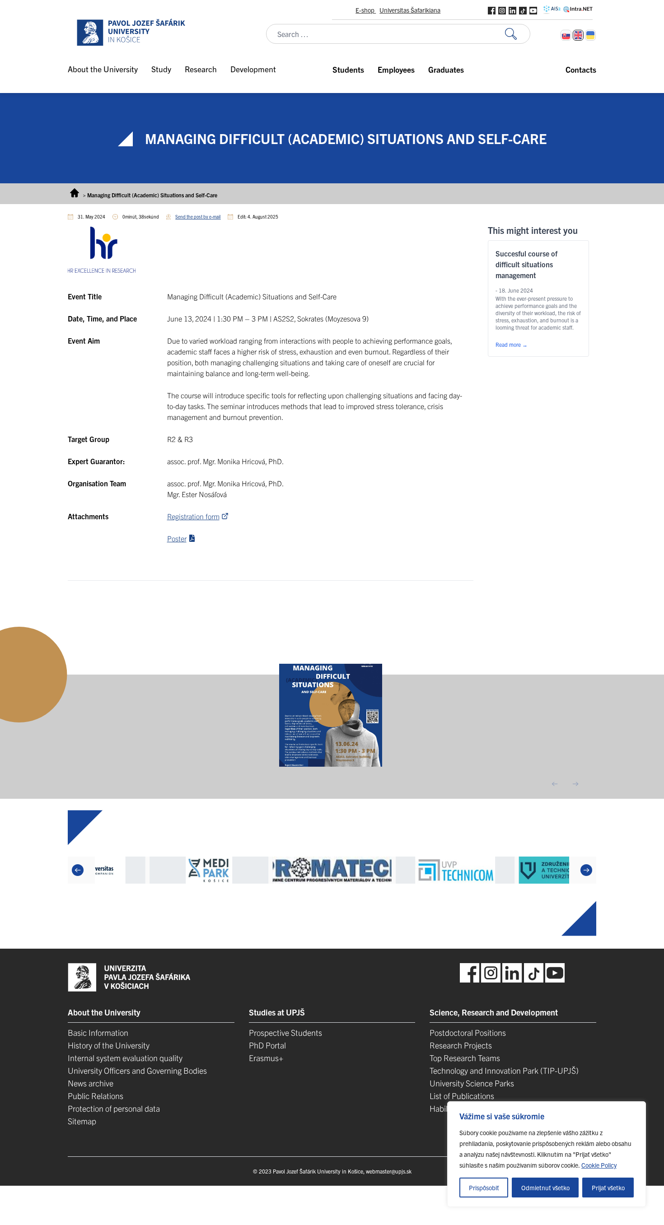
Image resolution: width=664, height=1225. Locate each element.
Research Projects (461, 1045)
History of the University (109, 1045)
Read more (512, 344)
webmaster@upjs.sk (388, 1171)
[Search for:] (517, 34)
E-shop (365, 10)
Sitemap (82, 1121)
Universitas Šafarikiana (409, 10)
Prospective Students (285, 1032)
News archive (90, 1083)
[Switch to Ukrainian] (590, 35)
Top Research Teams (465, 1058)
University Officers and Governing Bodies (137, 1070)
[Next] (586, 870)
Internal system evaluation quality (125, 1058)
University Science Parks (472, 1083)
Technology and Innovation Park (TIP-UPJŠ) (504, 1070)
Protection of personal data (114, 1108)
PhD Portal (267, 1045)
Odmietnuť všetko (545, 1187)
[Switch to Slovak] (566, 35)
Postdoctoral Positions (468, 1032)
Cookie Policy (599, 1165)
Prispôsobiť (484, 1187)
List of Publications (462, 1095)
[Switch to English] (578, 35)
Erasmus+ (266, 1058)
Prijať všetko (608, 1187)
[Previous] (78, 870)
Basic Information (98, 1032)
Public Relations (95, 1095)
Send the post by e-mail (197, 216)
